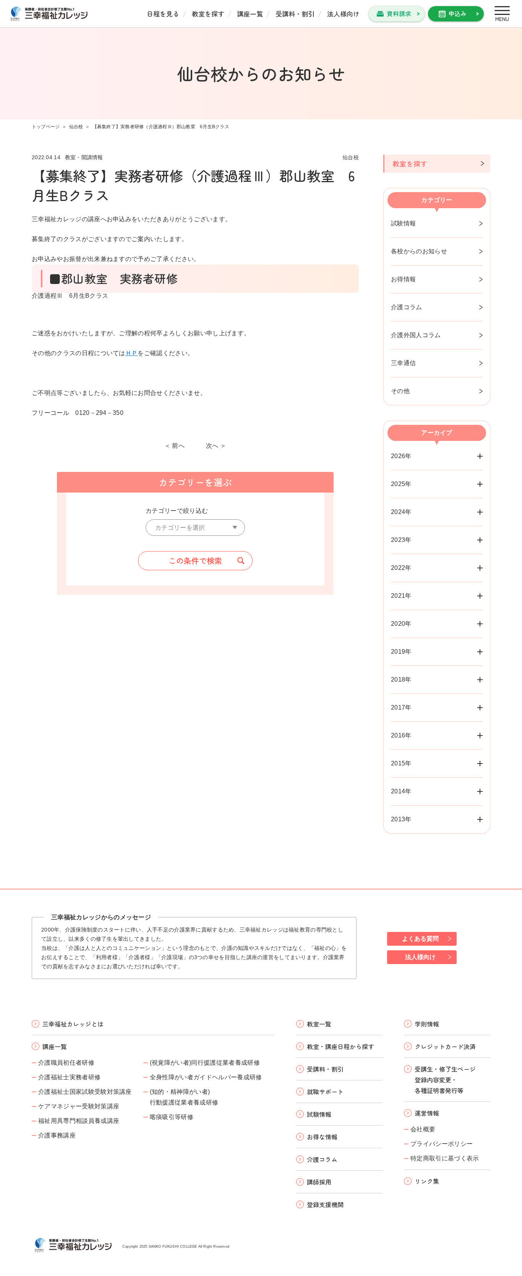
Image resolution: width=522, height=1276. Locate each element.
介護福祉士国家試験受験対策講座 (85, 1091)
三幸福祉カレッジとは (73, 1023)
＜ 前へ (174, 446)
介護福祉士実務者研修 (69, 1077)
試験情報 (403, 223)
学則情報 (427, 1023)
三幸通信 (403, 363)
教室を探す (208, 13)
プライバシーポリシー (441, 1144)
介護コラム (406, 307)
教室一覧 (319, 1023)
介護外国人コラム (416, 335)
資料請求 (399, 13)
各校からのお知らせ (419, 251)
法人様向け (343, 13)
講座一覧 (250, 13)
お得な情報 (322, 1136)
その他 (400, 391)
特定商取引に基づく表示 (444, 1158)
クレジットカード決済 (445, 1046)
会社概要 (422, 1129)
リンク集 (427, 1181)
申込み (457, 13)
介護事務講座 (57, 1135)
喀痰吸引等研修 (171, 1117)
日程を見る (163, 13)
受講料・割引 (295, 13)
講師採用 (319, 1181)
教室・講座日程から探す (340, 1046)
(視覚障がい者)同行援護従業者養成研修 (205, 1062)
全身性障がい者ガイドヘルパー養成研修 (206, 1077)
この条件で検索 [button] (195, 560)
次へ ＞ (216, 446)
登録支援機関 (325, 1204)
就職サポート (325, 1091)
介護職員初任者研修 (66, 1062)
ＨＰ (131, 353)
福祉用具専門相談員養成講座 (78, 1121)
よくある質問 (420, 938)
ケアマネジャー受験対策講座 (78, 1106)
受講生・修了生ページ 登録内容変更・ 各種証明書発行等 (445, 1079)
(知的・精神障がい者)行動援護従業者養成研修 (184, 1097)
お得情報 (403, 279)
